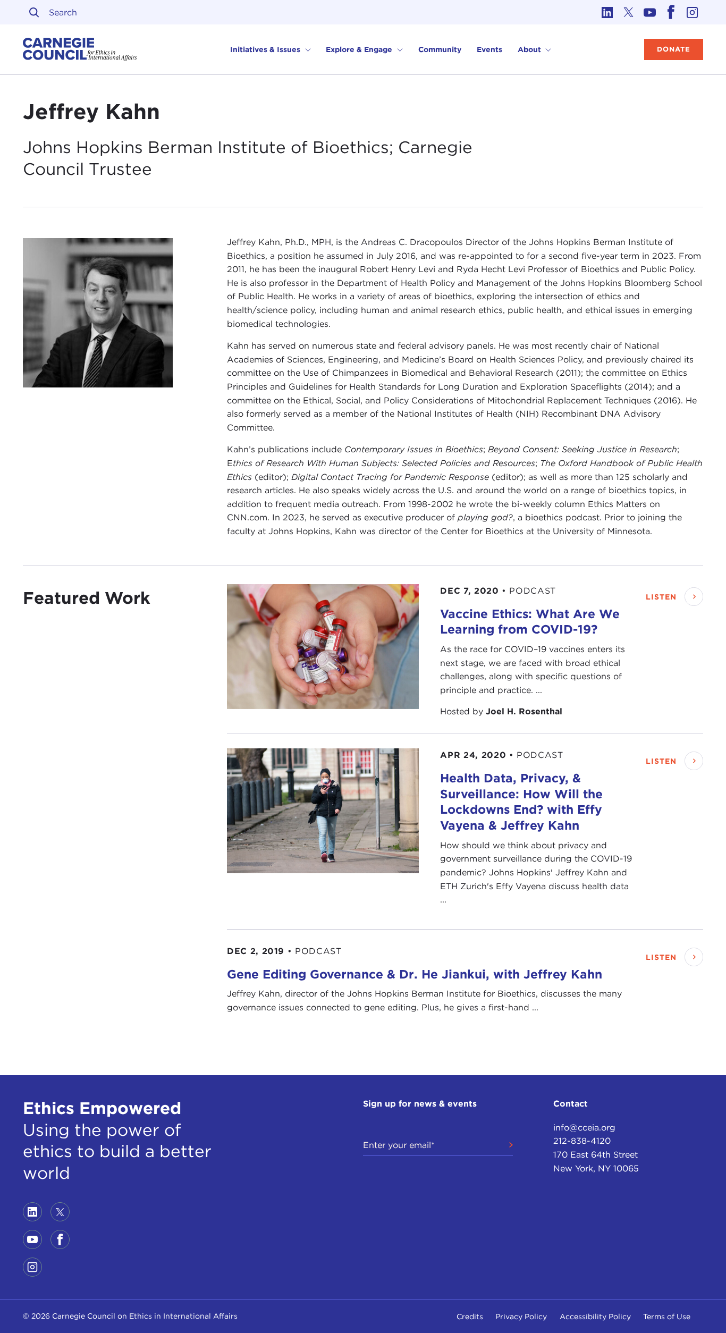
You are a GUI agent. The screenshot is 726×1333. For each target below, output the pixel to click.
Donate (673, 49)
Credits (470, 1316)
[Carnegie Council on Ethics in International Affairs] (80, 49)
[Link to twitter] (628, 12)
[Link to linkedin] (607, 12)
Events (489, 49)
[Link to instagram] (692, 12)
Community (439, 49)
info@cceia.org (584, 1128)
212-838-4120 (582, 1141)
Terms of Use (666, 1316)
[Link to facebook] (671, 12)
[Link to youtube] (650, 12)
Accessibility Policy (595, 1316)
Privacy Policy (521, 1316)
